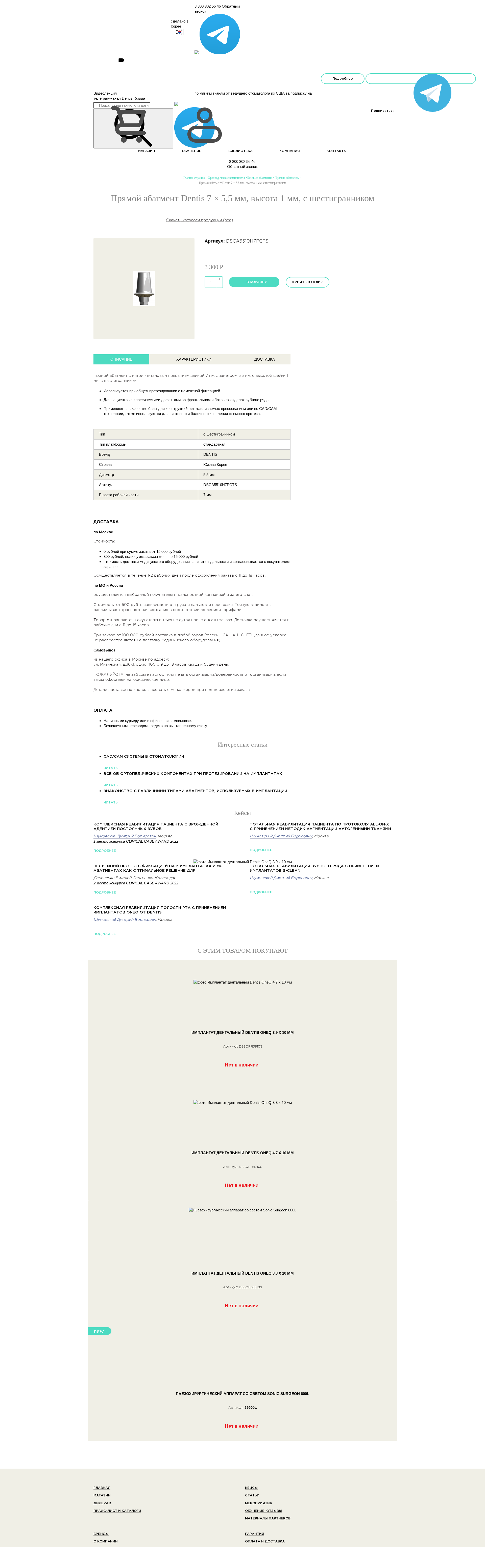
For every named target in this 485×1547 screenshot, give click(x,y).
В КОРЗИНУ (257, 282)
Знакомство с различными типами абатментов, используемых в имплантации (195, 791)
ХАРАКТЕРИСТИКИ (193, 359)
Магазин (102, 1495)
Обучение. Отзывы (263, 1511)
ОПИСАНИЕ (121, 359)
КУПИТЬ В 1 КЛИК (307, 282)
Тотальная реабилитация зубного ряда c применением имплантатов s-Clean (314, 868)
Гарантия (254, 1534)
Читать (111, 768)
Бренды (101, 1534)
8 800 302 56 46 (208, 6)
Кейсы (251, 1488)
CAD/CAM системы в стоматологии (144, 756)
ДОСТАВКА (264, 359)
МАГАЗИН (146, 151)
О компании (105, 1541)
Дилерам (102, 1503)
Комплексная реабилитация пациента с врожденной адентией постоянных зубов (155, 827)
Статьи (252, 1495)
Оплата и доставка (265, 1541)
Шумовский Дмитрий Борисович (124, 836)
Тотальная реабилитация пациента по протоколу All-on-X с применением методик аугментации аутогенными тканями (320, 827)
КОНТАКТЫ (337, 151)
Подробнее (342, 78)
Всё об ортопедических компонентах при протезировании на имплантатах (193, 773)
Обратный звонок (242, 166)
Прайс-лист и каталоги (117, 1511)
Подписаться (421, 78)
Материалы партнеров (267, 1518)
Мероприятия (258, 1503)
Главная (101, 1488)
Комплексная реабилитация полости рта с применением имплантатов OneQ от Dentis (159, 910)
